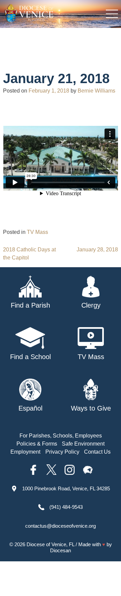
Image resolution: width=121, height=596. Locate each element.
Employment (25, 452)
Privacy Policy (62, 452)
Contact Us (97, 452)
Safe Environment (83, 444)
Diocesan (60, 550)
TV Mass (37, 232)
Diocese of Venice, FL (50, 544)
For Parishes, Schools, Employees (60, 436)
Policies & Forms (36, 444)
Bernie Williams (96, 91)
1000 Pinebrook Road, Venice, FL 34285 (66, 488)
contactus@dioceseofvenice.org (60, 526)
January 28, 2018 (97, 249)
